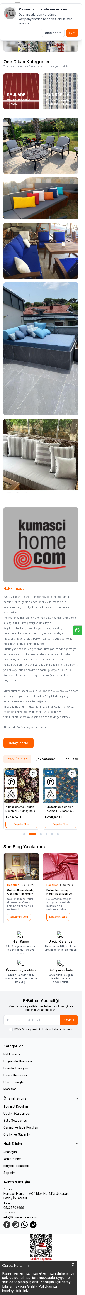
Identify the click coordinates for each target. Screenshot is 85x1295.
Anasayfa (10, 1152)
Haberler (13, 885)
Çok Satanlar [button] (45, 759)
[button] (24, 834)
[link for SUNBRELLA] (60, 91)
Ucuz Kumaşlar (14, 1082)
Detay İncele (18, 743)
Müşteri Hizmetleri (16, 1166)
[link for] (40, 146)
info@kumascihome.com (20, 1217)
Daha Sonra (53, 33)
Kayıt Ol (69, 1020)
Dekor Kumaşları (15, 1075)
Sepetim (9, 1173)
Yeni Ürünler (12, 1159)
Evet (72, 33)
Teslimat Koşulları (15, 1106)
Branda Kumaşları (15, 1068)
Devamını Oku (19, 916)
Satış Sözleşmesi (15, 1120)
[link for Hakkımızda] (40, 544)
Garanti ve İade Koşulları (20, 1127)
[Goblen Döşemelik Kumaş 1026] (60, 785)
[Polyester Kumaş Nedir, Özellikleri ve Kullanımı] (60, 866)
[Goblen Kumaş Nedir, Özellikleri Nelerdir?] (21, 866)
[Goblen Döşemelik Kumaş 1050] (21, 785)
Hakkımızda (11, 1054)
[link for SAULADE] (21, 91)
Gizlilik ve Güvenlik (16, 1134)
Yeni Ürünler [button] (17, 759)
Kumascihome (15, 807)
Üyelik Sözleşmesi (16, 1113)
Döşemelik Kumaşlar (17, 1061)
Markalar (9, 1089)
